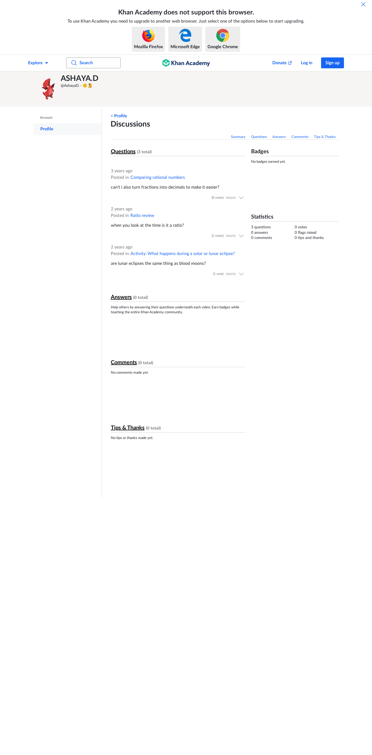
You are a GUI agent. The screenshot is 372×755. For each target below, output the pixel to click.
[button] (48, 89)
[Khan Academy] (186, 63)
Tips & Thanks (325, 137)
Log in (306, 63)
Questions (259, 137)
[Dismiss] (363, 4)
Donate (279, 63)
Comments (300, 137)
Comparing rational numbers (157, 177)
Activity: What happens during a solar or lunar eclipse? (182, 253)
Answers (279, 137)
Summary (238, 137)
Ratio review (142, 215)
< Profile (119, 116)
